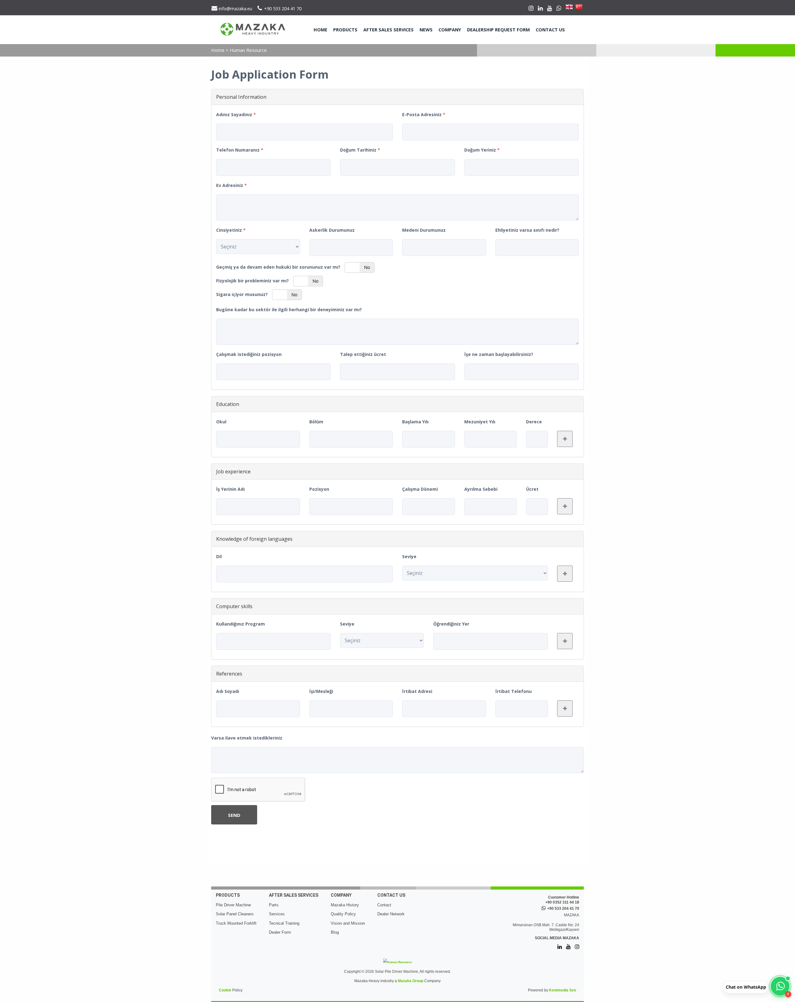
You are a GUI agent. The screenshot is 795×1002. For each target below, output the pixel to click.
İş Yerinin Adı (230, 489)
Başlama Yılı (415, 422)
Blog (335, 932)
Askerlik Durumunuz (332, 230)
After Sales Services (388, 30)
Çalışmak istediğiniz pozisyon (249, 354)
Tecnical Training (284, 923)
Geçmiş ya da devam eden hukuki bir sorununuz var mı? (278, 267)
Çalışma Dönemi (420, 489)
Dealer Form (280, 932)
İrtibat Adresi (417, 691)
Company (449, 30)
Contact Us (550, 30)
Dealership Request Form (498, 30)
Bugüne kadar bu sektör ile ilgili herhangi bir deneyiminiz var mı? (289, 309)
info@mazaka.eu (234, 8)
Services (277, 914)
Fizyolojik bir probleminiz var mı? (252, 281)
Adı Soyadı (227, 691)
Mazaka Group (410, 981)
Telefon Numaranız (239, 150)
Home (320, 30)
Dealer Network (391, 914)
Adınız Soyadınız (236, 114)
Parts (274, 905)
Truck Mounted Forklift (236, 923)
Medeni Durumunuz (424, 230)
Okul (221, 422)
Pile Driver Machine (233, 905)
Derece (534, 422)
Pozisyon (319, 489)
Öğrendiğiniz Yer (451, 624)
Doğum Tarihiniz (360, 150)
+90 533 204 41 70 (563, 908)
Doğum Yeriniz (482, 150)
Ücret (532, 489)
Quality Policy (343, 914)
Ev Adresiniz (231, 185)
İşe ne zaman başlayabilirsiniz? (498, 354)
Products (345, 30)
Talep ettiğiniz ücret (363, 354)
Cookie (225, 990)
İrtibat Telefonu (513, 691)
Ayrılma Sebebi (480, 489)
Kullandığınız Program (240, 624)
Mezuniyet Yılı (479, 422)
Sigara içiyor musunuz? (242, 294)
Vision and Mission (348, 923)
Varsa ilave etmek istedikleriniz (246, 738)
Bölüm (316, 422)
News (426, 30)
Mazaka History (345, 905)
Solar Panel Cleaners (235, 914)
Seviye (409, 556)
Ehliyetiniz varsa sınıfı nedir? (527, 230)
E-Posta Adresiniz (423, 114)
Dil (219, 556)
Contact (384, 905)
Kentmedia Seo (562, 990)
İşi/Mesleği (321, 691)
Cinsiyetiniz (231, 230)
